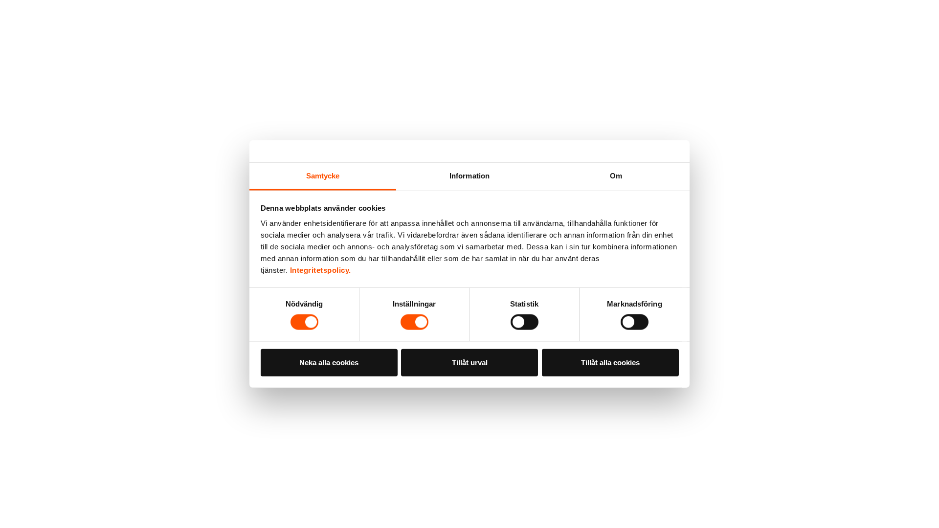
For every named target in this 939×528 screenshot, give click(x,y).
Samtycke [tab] (323, 176)
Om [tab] (616, 176)
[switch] (414, 322)
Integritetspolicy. (320, 270)
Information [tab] (469, 176)
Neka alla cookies (328, 362)
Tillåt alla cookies (610, 362)
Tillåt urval (470, 362)
